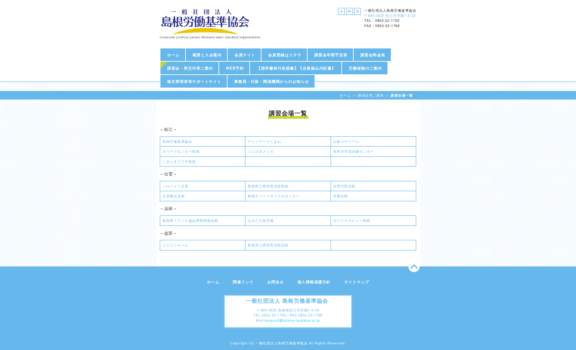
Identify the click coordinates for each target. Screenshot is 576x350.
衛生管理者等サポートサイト (194, 81)
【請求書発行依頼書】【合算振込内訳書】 (296, 68)
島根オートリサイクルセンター (274, 195)
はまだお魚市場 (261, 220)
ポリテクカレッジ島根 (351, 220)
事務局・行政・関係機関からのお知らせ (271, 81)
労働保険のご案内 (365, 68)
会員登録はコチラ (285, 54)
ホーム (173, 54)
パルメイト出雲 (175, 186)
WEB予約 (235, 68)
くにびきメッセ (261, 151)
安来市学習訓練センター (353, 151)
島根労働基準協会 (177, 141)
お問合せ (275, 281)
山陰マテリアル (346, 141)
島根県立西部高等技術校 (268, 245)
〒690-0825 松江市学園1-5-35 (390, 15)
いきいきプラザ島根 (179, 161)
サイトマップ (356, 281)
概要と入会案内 (207, 54)
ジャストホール (175, 245)
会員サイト (244, 54)
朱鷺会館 (340, 195)
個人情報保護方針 (314, 281)
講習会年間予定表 (331, 54)
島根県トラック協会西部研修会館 (190, 220)
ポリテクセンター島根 (181, 151)
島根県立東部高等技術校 (268, 186)
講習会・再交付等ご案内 (190, 68)
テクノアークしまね (264, 141)
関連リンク (243, 281)
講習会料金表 (372, 54)
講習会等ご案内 (371, 95)
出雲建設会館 (173, 195)
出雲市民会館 (344, 186)
